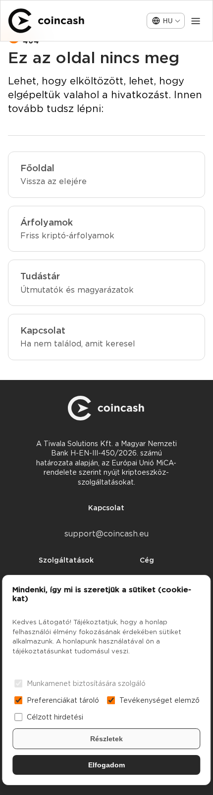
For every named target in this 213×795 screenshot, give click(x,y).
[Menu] (196, 21)
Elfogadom (106, 765)
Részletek (106, 739)
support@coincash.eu (106, 533)
